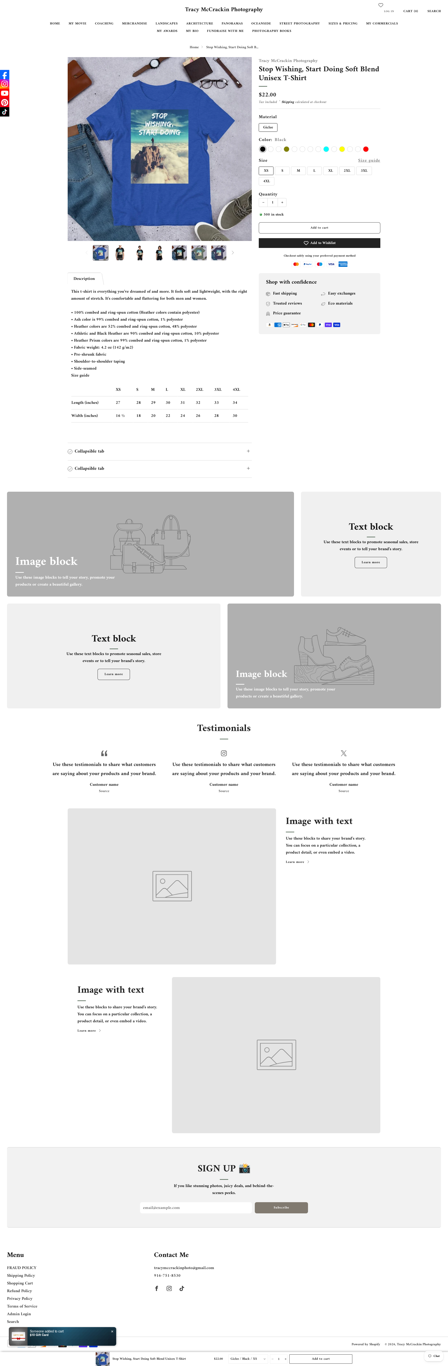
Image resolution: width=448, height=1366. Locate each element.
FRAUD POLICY (21, 1268)
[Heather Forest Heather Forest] (270, 149)
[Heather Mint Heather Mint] (334, 149)
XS (266, 171)
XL (330, 171)
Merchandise (134, 24)
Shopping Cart (20, 1283)
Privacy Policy (19, 1298)
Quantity (268, 194)
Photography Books (271, 31)
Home (55, 24)
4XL (266, 181)
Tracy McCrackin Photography (224, 10)
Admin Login (19, 1314)
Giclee (268, 127)
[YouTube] (4, 93)
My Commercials (382, 24)
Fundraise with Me (225, 31)
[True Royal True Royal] (318, 149)
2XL (347, 171)
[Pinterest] (4, 102)
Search (434, 11)
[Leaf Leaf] (302, 149)
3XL (364, 171)
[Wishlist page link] (380, 5)
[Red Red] (365, 149)
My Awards (167, 31)
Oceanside (261, 24)
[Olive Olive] (286, 149)
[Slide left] (86, 253)
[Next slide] (243, 149)
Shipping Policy (21, 1275)
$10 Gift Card (39, 1335)
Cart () (410, 11)
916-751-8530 (167, 1275)
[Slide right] (233, 253)
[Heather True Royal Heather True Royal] (350, 149)
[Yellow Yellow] (342, 149)
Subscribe (281, 1208)
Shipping (288, 102)
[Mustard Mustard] (357, 149)
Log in (389, 11)
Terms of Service (22, 1306)
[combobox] (248, 1359)
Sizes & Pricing (343, 24)
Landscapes (167, 24)
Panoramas (232, 24)
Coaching (104, 24)
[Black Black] (262, 149)
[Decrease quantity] (272, 1359)
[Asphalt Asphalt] (294, 149)
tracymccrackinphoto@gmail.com (184, 1268)
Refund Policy (19, 1291)
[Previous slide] (77, 149)
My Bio (192, 31)
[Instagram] (4, 84)
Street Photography (300, 24)
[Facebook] (4, 74)
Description (84, 278)
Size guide (369, 160)
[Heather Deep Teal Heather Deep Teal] (310, 149)
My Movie (78, 24)
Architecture (199, 24)
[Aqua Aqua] (326, 149)
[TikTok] (4, 112)
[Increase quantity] (285, 1359)
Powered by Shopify (366, 1344)
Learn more (371, 562)
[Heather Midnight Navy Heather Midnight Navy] (278, 149)
